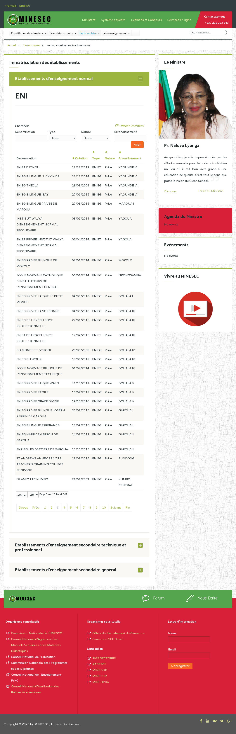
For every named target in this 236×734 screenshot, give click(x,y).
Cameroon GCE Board (107, 639)
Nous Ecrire (207, 598)
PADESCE (99, 664)
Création (81, 158)
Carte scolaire (88, 33)
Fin (128, 507)
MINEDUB (99, 670)
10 (104, 507)
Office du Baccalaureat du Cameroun (118, 633)
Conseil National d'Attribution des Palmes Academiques (35, 689)
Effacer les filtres (131, 126)
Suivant (115, 507)
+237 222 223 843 (217, 22)
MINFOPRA (100, 682)
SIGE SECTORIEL (104, 658)
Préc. (35, 507)
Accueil (11, 45)
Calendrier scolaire (61, 33)
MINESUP (99, 676)
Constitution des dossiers (27, 33)
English (24, 6)
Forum (159, 598)
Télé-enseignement (115, 33)
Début (23, 507)
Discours (170, 191)
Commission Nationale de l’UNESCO (36, 633)
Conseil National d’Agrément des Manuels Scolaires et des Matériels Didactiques (36, 645)
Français (11, 6)
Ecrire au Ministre (210, 191)
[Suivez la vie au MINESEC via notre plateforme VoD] (195, 309)
